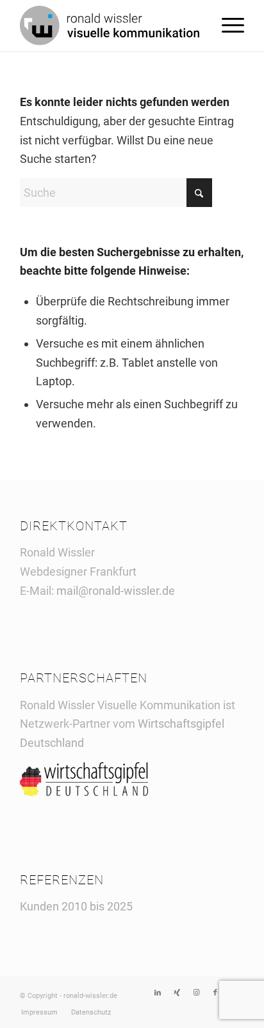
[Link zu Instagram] (196, 992)
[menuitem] (226, 25)
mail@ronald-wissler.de (115, 590)
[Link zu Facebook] (215, 992)
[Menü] (226, 25)
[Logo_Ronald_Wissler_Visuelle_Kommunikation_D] (109, 25)
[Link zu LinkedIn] (157, 992)
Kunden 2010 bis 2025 (76, 906)
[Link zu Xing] (176, 992)
